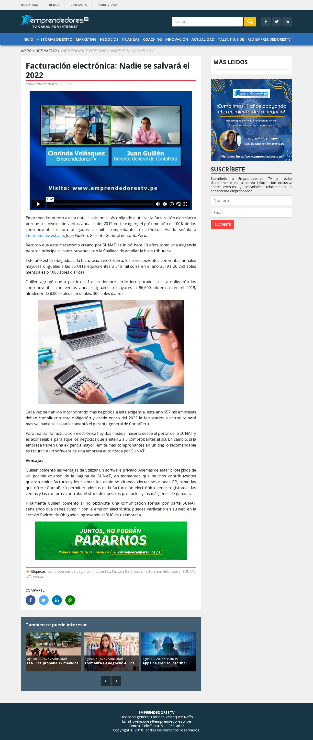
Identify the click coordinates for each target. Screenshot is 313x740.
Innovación (176, 39)
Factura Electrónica (127, 571)
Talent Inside (231, 39)
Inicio (27, 39)
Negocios (109, 39)
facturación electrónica (162, 571)
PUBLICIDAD (108, 5)
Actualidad (202, 39)
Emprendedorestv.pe (45, 235)
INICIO (26, 50)
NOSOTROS (29, 5)
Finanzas (130, 39)
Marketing (86, 39)
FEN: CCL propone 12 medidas (52, 663)
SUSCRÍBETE (222, 224)
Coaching (152, 39)
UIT (28, 576)
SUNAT (188, 571)
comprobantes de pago (66, 571)
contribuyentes (98, 571)
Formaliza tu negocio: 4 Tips (109, 663)
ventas (38, 576)
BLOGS (54, 5)
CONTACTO (79, 5)
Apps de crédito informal (165, 663)
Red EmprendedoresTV (269, 39)
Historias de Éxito (54, 39)
